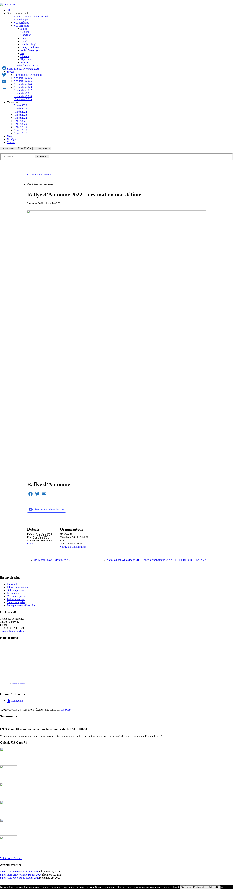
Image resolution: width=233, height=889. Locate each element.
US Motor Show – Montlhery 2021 (53, 559)
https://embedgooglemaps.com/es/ (14, 683)
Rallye (30, 543)
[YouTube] (5, 706)
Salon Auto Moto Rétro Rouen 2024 (19, 871)
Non (189, 887)
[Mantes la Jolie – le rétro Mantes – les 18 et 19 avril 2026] (8, 781)
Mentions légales (16, 602)
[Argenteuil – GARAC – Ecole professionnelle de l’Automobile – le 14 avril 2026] (8, 799)
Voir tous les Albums (11, 858)
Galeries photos (15, 590)
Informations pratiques (19, 587)
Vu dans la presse (16, 596)
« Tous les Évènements (39, 174)
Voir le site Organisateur (73, 546)
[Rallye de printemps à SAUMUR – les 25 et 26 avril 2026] (8, 763)
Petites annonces (16, 599)
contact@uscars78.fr (13, 631)
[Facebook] (1, 706)
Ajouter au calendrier (47, 509)
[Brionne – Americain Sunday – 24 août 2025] (8, 834)
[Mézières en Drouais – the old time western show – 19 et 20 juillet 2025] (8, 852)
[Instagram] (3, 706)
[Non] (222, 887)
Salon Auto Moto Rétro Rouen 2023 (19, 877)
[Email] (4, 81)
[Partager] (4, 88)
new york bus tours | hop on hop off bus (21, 683)
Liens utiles (13, 583)
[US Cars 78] (7, 4)
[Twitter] (4, 74)
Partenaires (13, 593)
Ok (182, 887)
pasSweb (66, 709)
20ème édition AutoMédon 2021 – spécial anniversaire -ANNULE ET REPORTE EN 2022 (156, 559)
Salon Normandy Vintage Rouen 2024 (20, 874)
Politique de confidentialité (21, 605)
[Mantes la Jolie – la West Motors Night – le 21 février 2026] (8, 817)
